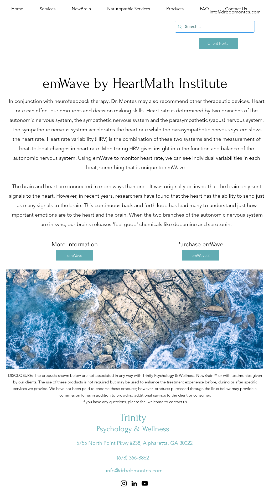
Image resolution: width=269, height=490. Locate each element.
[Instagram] (124, 483)
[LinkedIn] (134, 483)
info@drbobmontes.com (134, 470)
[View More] (82, 16)
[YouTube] (145, 483)
